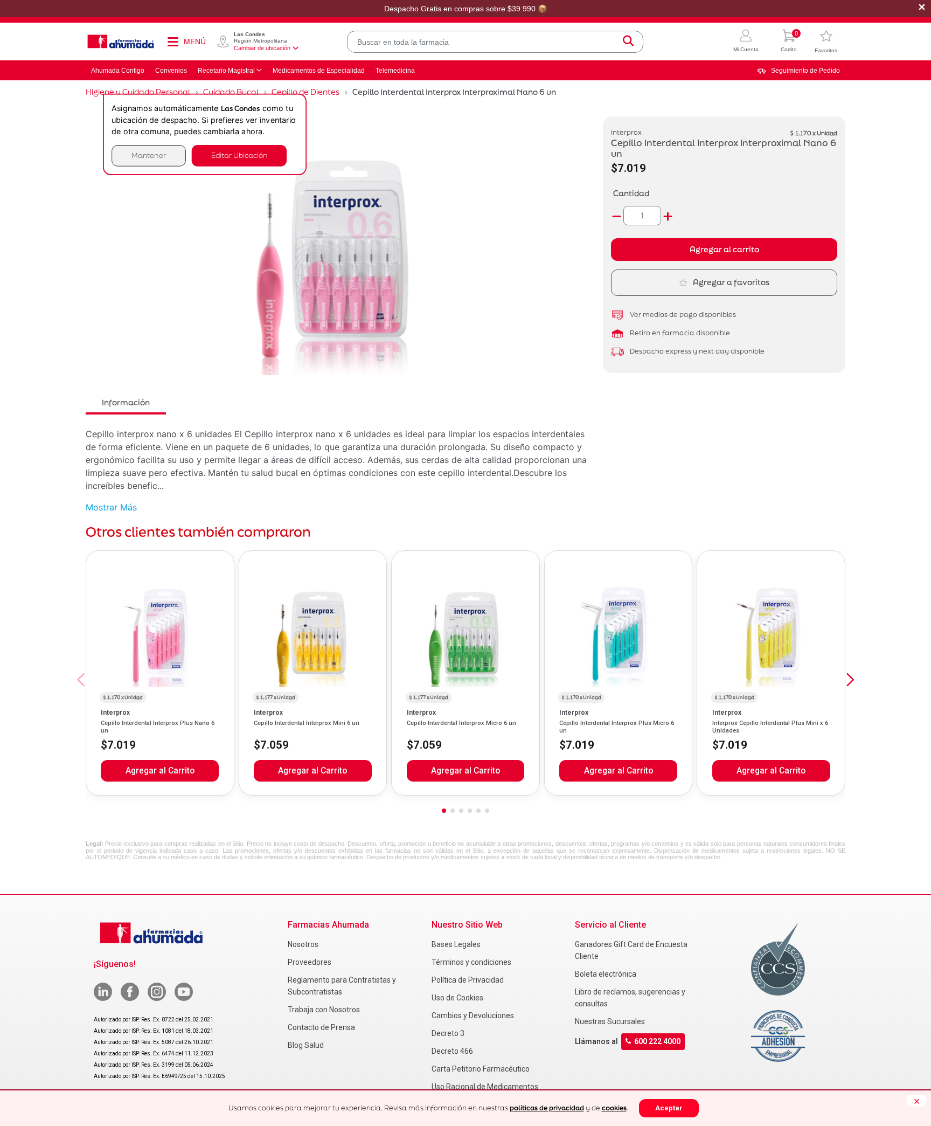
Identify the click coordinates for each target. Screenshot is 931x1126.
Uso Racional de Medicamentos (485, 1086)
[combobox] (495, 42)
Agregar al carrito (724, 249)
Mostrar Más (111, 507)
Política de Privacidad (468, 980)
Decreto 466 (452, 1051)
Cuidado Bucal (231, 92)
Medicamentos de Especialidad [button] (319, 70)
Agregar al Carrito (160, 771)
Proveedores (309, 962)
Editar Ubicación (239, 155)
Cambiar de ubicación (262, 48)
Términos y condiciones (471, 962)
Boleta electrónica (605, 974)
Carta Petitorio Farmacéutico (481, 1069)
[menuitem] (798, 70)
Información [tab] (126, 402)
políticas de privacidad (547, 1108)
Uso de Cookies (457, 997)
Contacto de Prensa (321, 1027)
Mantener (148, 155)
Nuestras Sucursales (610, 1021)
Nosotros (303, 944)
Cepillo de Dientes (305, 92)
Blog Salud (306, 1045)
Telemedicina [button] (395, 70)
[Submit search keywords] (628, 41)
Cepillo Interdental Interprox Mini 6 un (306, 723)
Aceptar (669, 1108)
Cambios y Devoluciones (473, 1015)
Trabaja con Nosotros (324, 1009)
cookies (614, 1108)
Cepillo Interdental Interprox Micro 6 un (461, 723)
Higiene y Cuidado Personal (138, 92)
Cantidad (631, 193)
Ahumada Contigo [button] (117, 70)
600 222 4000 (657, 1041)
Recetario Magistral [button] (226, 70)
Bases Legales (456, 944)
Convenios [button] (171, 70)
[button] (746, 41)
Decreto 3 (448, 1033)
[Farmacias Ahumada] (121, 41)
